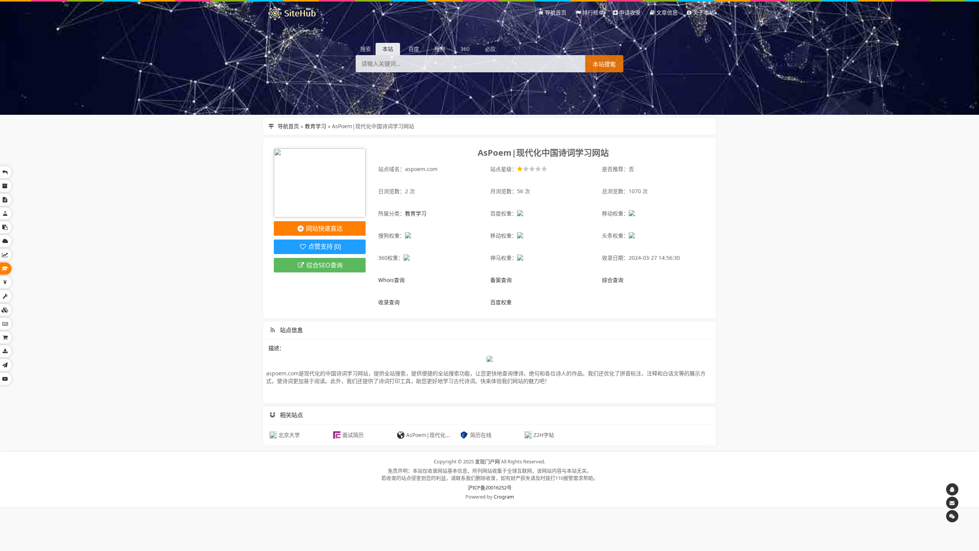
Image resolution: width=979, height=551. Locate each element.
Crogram (504, 496)
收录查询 (389, 302)
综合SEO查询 (324, 265)
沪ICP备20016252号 (490, 487)
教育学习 (315, 126)
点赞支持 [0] (324, 246)
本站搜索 (604, 64)
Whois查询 (391, 280)
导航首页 (288, 126)
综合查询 (612, 280)
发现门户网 (487, 461)
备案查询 (501, 280)
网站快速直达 (323, 228)
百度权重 (501, 302)
